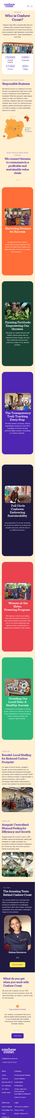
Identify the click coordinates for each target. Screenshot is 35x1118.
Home (4, 1075)
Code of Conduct (20, 1097)
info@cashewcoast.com (10, 1058)
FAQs (4, 1113)
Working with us (7, 1082)
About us (5, 1079)
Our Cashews (6, 1085)
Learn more (17, 1036)
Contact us (6, 1117)
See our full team (17, 964)
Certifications (18, 1085)
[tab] (14, 1030)
